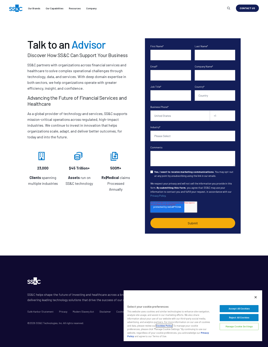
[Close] (256, 297)
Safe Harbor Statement (40, 311)
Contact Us (247, 8)
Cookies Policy (164, 325)
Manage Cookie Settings (239, 326)
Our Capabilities (54, 8)
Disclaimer (105, 311)
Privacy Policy (158, 195)
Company (91, 8)
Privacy (63, 311)
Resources (75, 8)
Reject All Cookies (239, 317)
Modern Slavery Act (83, 311)
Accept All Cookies (239, 308)
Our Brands (34, 8)
